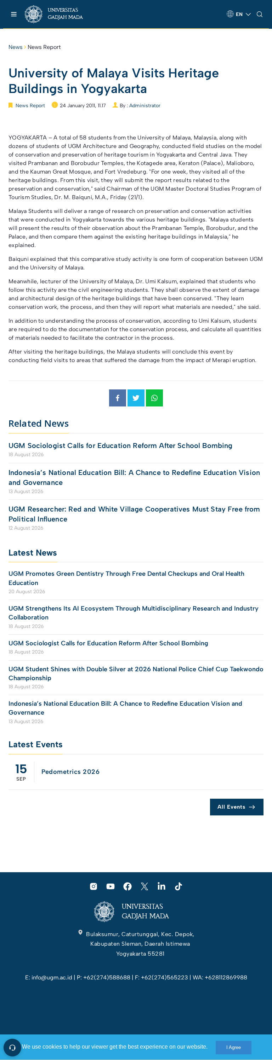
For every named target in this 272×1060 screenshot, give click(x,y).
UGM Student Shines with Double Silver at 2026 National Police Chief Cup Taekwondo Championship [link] (136, 673)
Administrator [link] (144, 106)
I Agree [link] (233, 1047)
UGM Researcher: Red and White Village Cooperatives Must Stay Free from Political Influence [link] (134, 514)
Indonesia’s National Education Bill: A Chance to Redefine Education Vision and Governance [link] (134, 477)
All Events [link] (231, 807)
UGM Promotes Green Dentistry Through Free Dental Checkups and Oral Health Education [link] (126, 578)
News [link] (15, 47)
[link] (60, 14)
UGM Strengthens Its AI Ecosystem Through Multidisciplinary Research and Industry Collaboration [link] (133, 613)
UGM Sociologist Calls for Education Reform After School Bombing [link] (120, 445)
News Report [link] (44, 47)
